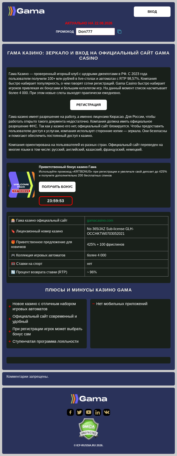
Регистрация (88, 105)
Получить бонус (57, 187)
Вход (152, 11)
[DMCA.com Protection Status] (88, 429)
